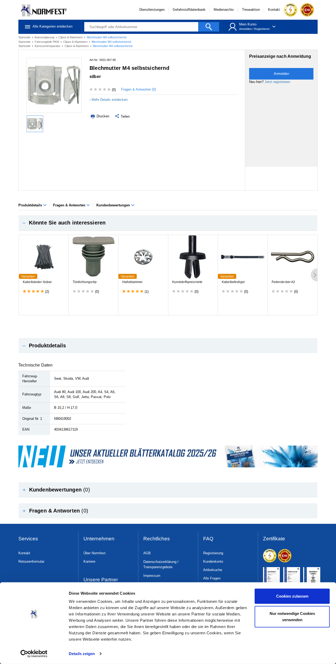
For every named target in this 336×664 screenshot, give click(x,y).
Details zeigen (82, 653)
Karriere (89, 561)
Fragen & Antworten (69, 205)
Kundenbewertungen (113, 205)
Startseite (24, 37)
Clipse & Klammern (71, 37)
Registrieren (262, 28)
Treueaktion (251, 10)
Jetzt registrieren (277, 82)
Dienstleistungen (152, 10)
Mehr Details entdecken (110, 100)
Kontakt (274, 10)
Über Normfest (94, 553)
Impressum (151, 576)
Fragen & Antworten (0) (138, 89)
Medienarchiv (224, 10)
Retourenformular (31, 561)
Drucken (102, 116)
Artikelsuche (212, 570)
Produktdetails (30, 205)
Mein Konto (247, 24)
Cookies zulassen (292, 596)
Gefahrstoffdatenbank (189, 10)
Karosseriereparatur (48, 46)
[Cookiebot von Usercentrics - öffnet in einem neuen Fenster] (34, 654)
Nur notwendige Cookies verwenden (292, 616)
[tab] (168, 223)
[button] (168, 222)
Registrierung (213, 553)
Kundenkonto (213, 561)
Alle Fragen (211, 578)
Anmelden (245, 28)
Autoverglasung (44, 37)
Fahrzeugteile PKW (47, 41)
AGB (147, 553)
